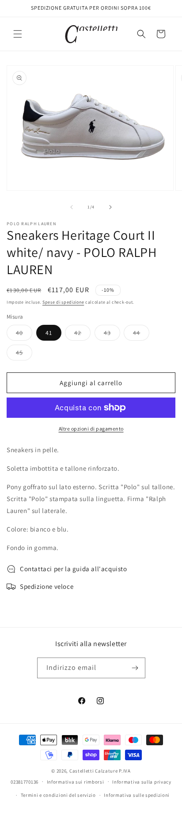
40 (24, 334)
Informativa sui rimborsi (75, 782)
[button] (17, 34)
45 (24, 354)
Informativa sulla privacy (141, 782)
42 (82, 334)
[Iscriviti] (135, 668)
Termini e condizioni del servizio (58, 795)
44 (141, 334)
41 (49, 333)
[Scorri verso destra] (110, 207)
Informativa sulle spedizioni (137, 795)
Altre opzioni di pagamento (91, 428)
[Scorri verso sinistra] (71, 207)
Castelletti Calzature (93, 771)
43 (112, 334)
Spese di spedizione (63, 302)
